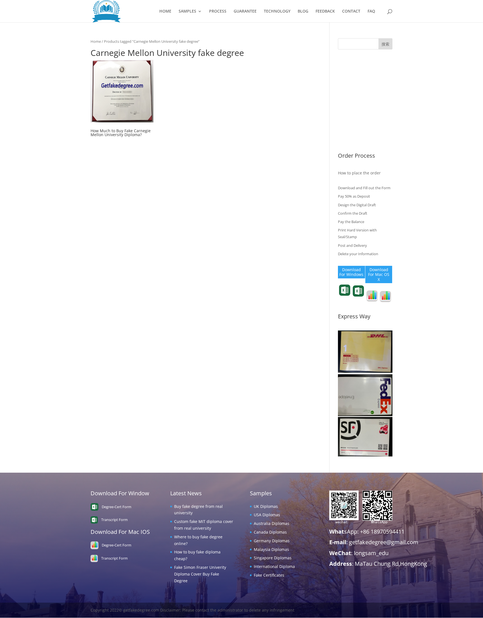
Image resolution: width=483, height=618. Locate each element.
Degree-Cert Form (358, 300)
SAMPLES (187, 11)
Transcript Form (345, 300)
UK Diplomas (350, 72)
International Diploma (358, 132)
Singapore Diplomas (357, 124)
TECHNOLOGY (277, 11)
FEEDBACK (325, 11)
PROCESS (217, 11)
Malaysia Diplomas (355, 115)
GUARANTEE (245, 11)
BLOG (303, 11)
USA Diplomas (351, 81)
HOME (165, 11)
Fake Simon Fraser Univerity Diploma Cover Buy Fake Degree (200, 574)
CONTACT (351, 11)
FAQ (371, 11)
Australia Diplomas (355, 89)
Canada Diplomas (354, 98)
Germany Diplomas (356, 106)
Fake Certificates (353, 141)
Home (96, 41)
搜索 (385, 44)
